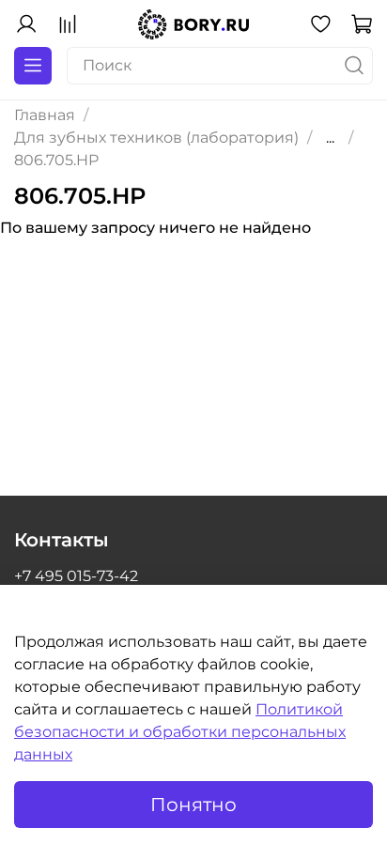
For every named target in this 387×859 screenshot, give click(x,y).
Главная (44, 115)
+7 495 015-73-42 (76, 576)
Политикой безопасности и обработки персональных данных (180, 731)
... (330, 138)
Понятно (193, 804)
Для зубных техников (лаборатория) (156, 137)
